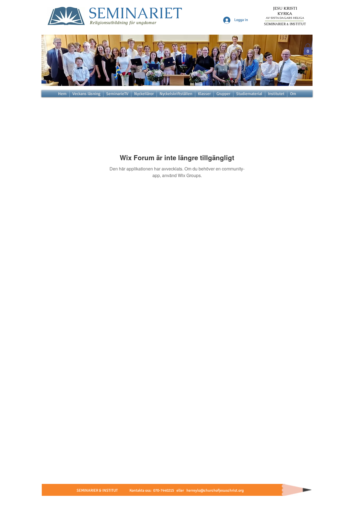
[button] (308, 49)
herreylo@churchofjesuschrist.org (215, 490)
